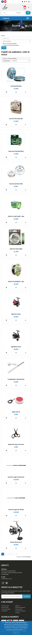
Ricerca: (3, 35)
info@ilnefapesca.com (6, 578)
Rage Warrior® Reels (16, 347)
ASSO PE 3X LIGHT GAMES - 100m (16, 216)
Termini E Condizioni (20, 611)
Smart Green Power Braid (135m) (16, 151)
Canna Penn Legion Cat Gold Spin (16, 509)
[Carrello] (26, 1)
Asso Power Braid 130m (16, 86)
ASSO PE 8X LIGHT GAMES (16, 249)
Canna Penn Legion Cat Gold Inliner (16, 477)
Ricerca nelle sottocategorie (9, 43)
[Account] (29, 1)
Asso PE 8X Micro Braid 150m (16, 118)
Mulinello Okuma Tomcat (16, 542)
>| (16, 554)
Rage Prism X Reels (16, 314)
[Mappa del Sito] (24, 1)
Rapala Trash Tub (16, 412)
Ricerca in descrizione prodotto (11, 45)
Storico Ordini (5, 607)
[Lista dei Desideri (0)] (22, 1)
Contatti (18, 612)
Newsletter (4, 611)
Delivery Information (20, 607)
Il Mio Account (5, 605)
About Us (18, 605)
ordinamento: (6, 60)
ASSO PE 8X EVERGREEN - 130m (16, 281)
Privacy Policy (19, 609)
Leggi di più (16, 632)
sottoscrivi (26, 596)
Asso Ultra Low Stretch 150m (16, 184)
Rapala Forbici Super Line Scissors (16, 444)
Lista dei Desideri (6, 609)
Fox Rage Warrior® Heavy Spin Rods (16, 379)
